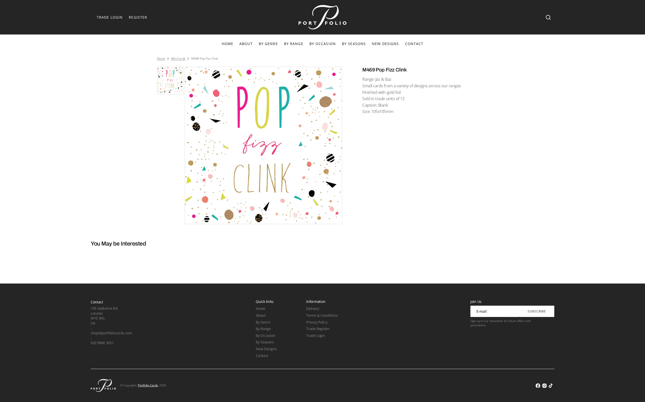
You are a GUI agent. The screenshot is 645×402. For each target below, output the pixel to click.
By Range (293, 43)
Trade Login (315, 335)
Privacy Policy (316, 322)
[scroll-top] (634, 391)
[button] (548, 17)
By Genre (268, 43)
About (260, 315)
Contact (262, 355)
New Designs (266, 348)
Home (161, 59)
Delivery (312, 308)
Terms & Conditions (322, 315)
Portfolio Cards (148, 385)
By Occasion (322, 43)
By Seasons (354, 43)
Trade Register (318, 328)
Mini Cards (178, 59)
